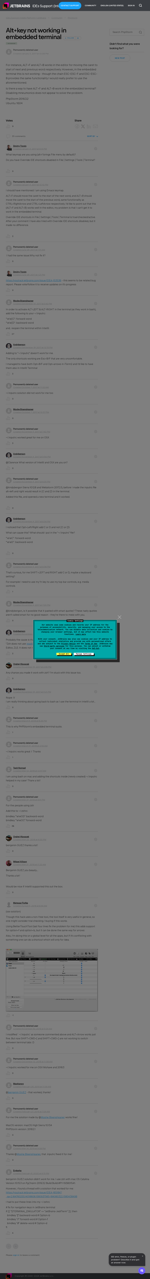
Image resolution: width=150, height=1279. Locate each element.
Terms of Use (91, 644)
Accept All (64, 654)
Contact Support (70, 6)
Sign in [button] (131, 6)
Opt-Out (95, 648)
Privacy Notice (68, 644)
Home (16, 6)
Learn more (81, 634)
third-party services (54, 646)
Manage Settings (83, 654)
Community (90, 6)
